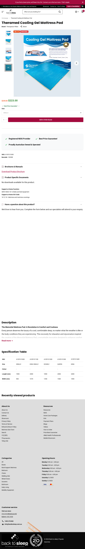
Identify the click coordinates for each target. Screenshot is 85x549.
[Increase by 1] (6, 118)
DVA (45, 418)
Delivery (4, 415)
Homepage (5, 18)
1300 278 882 (9, 521)
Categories (7, 458)
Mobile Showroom (49, 438)
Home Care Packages (50, 415)
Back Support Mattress (9, 467)
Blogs (45, 424)
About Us (6, 406)
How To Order (61, 6)
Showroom (46, 6)
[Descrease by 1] (6, 121)
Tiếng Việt (5, 441)
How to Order (48, 430)
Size (3, 108)
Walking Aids (6, 476)
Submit (60, 11)
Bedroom (5, 470)
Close (82, 2)
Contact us (53, 6)
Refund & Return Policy (9, 427)
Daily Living (5, 487)
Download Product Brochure (13, 171)
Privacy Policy (6, 421)
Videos (46, 427)
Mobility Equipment (8, 490)
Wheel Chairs (6, 479)
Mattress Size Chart (8, 430)
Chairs (4, 473)
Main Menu (2, 11)
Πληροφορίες (6, 438)
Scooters (4, 481)
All (2, 462)
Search (4, 432)
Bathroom (5, 484)
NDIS (45, 413)
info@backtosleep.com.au (13, 524)
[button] (76, 63)
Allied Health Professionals (52, 435)
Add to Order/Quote (45, 120)
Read (6, 341)
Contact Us (5, 413)
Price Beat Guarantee (50, 432)
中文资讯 (4, 435)
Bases (4, 465)
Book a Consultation (73, 6)
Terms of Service (7, 424)
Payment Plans (48, 421)
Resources (48, 406)
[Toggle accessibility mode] (82, 6)
